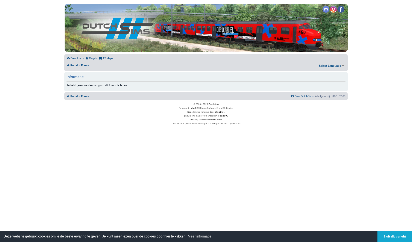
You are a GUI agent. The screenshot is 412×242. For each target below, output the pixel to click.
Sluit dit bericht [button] (394, 236)
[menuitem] (75, 58)
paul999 (224, 116)
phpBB (194, 108)
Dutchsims (214, 104)
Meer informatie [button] (199, 236)
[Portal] (206, 28)
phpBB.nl (219, 112)
